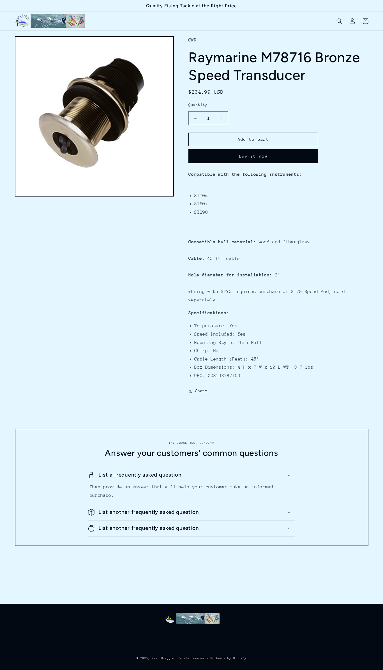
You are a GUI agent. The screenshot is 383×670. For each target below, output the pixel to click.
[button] (339, 21)
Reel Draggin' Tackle (171, 658)
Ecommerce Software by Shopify (219, 658)
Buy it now (253, 156)
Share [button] (201, 391)
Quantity (197, 105)
